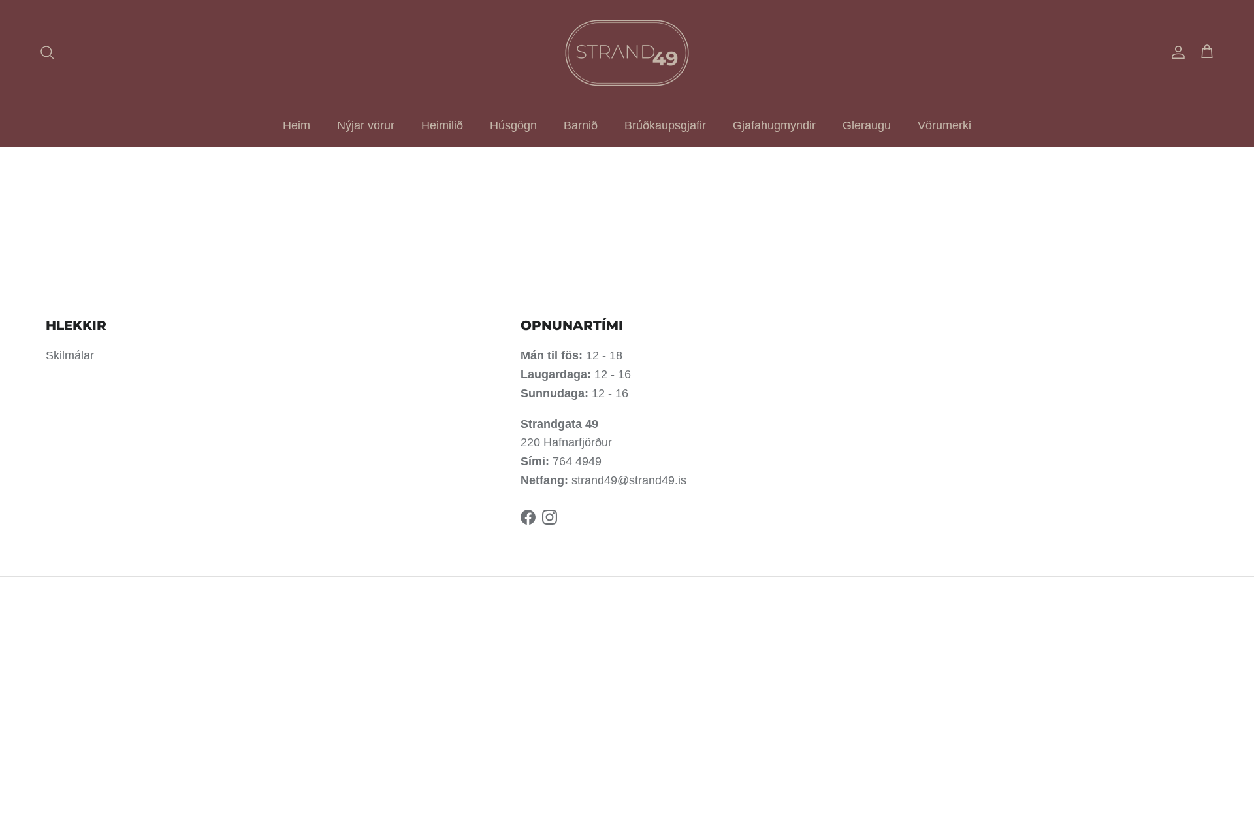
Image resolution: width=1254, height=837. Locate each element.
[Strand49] (627, 52)
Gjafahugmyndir (774, 125)
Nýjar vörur (365, 125)
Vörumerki (944, 125)
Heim (296, 125)
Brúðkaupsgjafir (665, 125)
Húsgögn (513, 125)
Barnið (581, 125)
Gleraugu (867, 125)
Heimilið (442, 125)
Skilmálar (70, 355)
